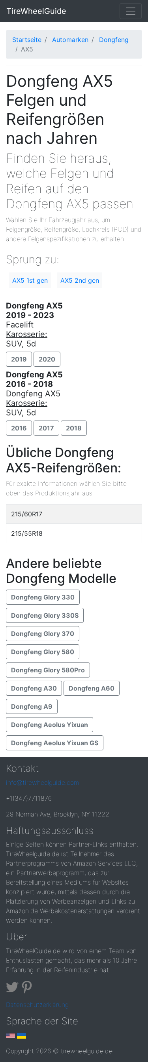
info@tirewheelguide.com (42, 782)
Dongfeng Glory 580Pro (48, 670)
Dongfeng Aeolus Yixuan (49, 725)
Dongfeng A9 (31, 706)
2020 (47, 359)
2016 (19, 428)
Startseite (26, 40)
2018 (74, 428)
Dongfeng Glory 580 (42, 652)
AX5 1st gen (30, 280)
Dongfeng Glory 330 (43, 597)
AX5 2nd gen (79, 280)
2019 (19, 359)
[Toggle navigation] (131, 11)
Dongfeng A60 (91, 688)
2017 (46, 428)
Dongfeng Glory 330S (45, 615)
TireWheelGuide (36, 11)
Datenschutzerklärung (37, 1005)
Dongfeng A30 (34, 688)
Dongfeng (114, 40)
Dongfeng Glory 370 (42, 634)
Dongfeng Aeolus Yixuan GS (54, 743)
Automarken (70, 40)
